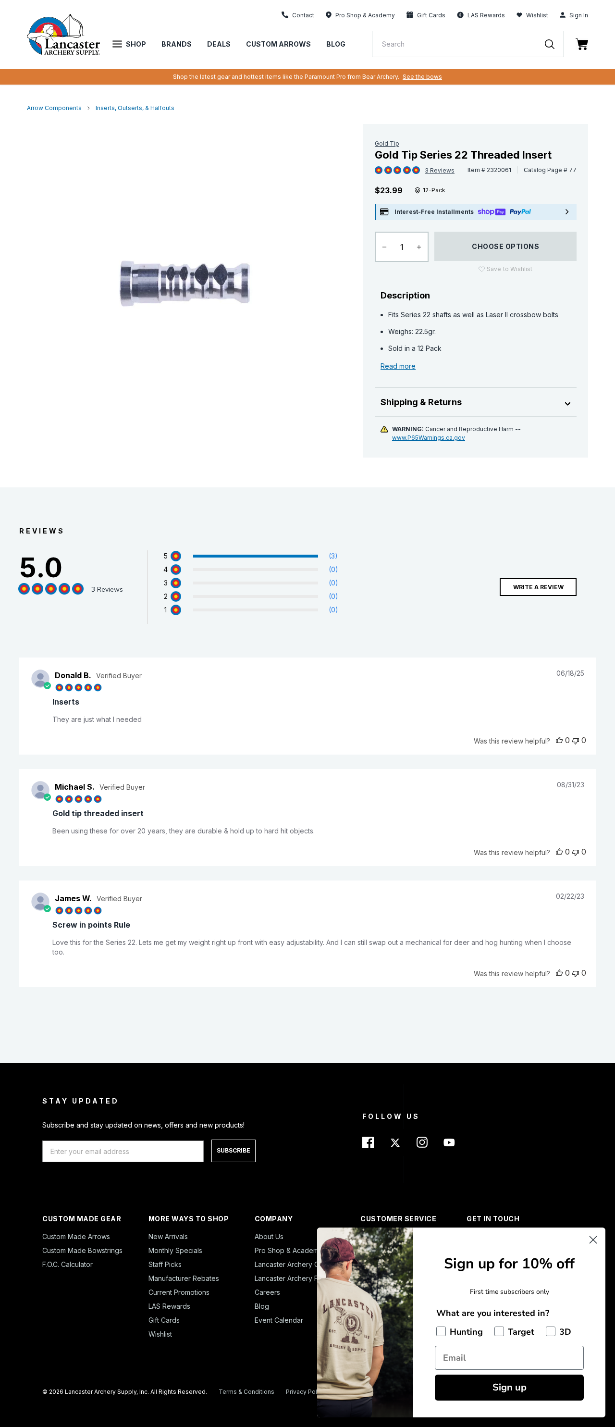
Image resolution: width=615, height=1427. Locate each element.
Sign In (578, 15)
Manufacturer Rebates (183, 1278)
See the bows (422, 76)
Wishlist (537, 15)
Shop (136, 44)
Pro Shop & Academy (288, 1250)
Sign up (509, 1387)
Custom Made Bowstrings (82, 1250)
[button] (321, 556)
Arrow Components (54, 108)
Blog (335, 44)
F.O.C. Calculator (67, 1264)
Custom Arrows (278, 44)
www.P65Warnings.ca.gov (428, 437)
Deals (219, 44)
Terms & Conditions (246, 1391)
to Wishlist (509, 269)
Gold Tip (387, 143)
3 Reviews (440, 170)
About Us (269, 1236)
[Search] (554, 44)
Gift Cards (164, 1320)
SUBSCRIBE (233, 1150)
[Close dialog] (593, 1239)
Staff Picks (165, 1264)
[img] (378, 170)
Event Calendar (279, 1320)
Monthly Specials (175, 1250)
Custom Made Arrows (76, 1236)
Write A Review (538, 587)
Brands (176, 44)
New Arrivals (168, 1236)
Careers (267, 1292)
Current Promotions (178, 1292)
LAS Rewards (169, 1306)
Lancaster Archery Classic (295, 1264)
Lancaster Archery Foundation (302, 1278)
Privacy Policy (305, 1391)
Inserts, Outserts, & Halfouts (135, 108)
